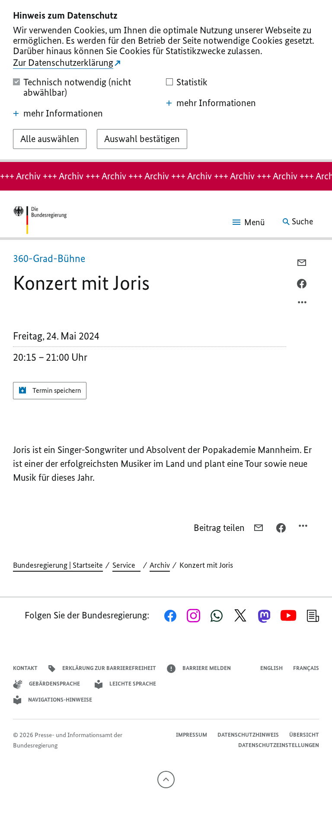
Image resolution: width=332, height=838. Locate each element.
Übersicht (304, 734)
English (271, 668)
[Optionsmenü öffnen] (302, 304)
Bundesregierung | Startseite (58, 565)
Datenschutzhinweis (248, 734)
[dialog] (166, 81)
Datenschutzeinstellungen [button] (278, 745)
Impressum (191, 734)
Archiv (160, 565)
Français (306, 668)
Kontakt (25, 668)
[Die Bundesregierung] (40, 221)
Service (126, 565)
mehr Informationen (63, 113)
